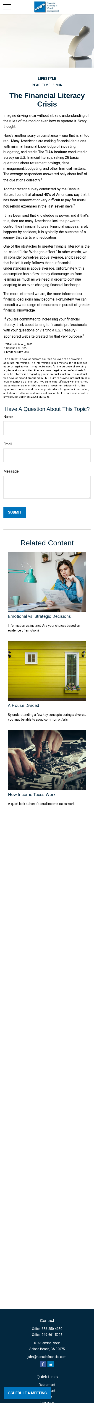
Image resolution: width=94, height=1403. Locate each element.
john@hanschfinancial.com (47, 1357)
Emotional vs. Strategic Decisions (39, 616)
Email (7, 444)
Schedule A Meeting (27, 1393)
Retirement (47, 1385)
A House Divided (23, 705)
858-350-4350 (52, 1329)
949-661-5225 (52, 1335)
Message (11, 471)
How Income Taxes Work (31, 794)
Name (8, 417)
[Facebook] (43, 1364)
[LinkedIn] (50, 1364)
